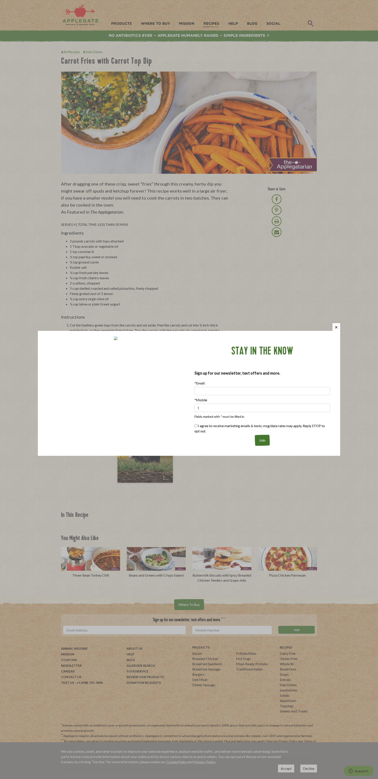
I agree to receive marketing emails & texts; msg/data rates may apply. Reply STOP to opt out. (259, 428)
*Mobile (200, 400)
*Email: (199, 383)
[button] (336, 327)
